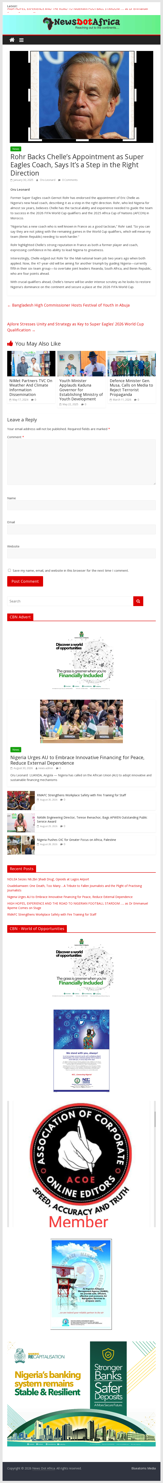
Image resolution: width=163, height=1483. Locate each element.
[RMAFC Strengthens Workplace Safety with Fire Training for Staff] (21, 793)
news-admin (45, 768)
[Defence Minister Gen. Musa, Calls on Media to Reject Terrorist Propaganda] (132, 353)
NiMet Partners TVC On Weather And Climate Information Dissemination (30, 387)
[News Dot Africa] (12, 40)
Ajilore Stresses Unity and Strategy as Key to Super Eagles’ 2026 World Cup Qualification (75, 327)
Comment (15, 437)
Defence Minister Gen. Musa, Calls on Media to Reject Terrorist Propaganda (131, 387)
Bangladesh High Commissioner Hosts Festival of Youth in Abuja (68, 305)
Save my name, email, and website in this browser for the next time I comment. (71, 570)
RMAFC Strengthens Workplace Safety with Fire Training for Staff (81, 795)
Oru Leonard (48, 180)
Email (11, 522)
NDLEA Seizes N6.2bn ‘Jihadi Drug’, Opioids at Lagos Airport (48, 879)
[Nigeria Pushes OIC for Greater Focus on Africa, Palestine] (21, 838)
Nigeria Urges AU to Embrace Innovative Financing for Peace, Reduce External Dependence (77, 760)
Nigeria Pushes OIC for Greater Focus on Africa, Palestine (76, 840)
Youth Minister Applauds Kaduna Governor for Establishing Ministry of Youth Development (81, 389)
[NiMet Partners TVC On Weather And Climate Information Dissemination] (31, 353)
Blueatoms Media (143, 1468)
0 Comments (69, 180)
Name (11, 498)
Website (13, 546)
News (16, 149)
